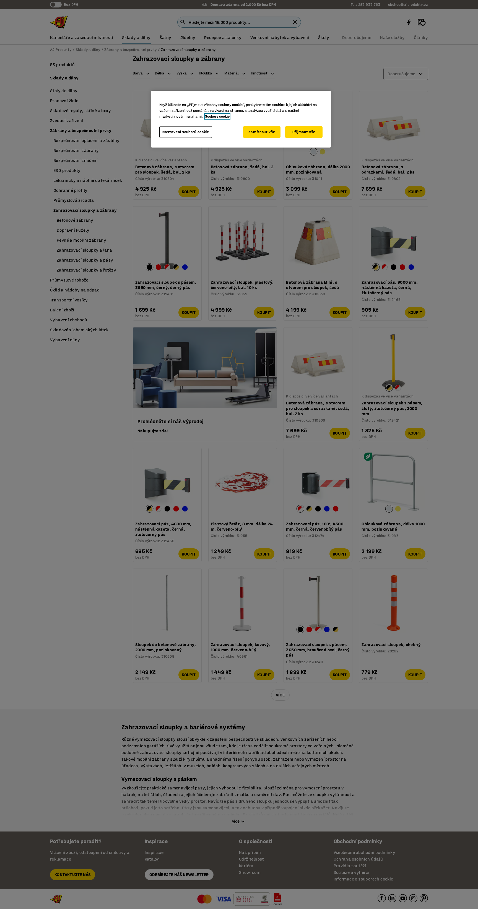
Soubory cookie (217, 116)
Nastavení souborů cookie (185, 132)
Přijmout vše (303, 132)
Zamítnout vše (261, 132)
